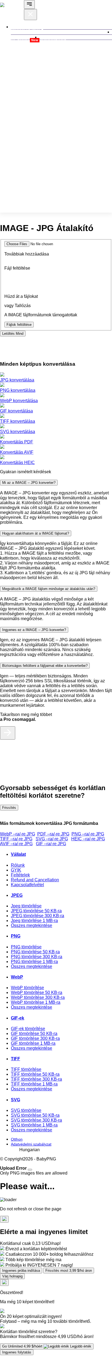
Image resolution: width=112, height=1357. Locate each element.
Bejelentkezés (53, 39)
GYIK (16, 870)
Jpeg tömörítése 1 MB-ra (34, 920)
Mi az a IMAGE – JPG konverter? (28, 483)
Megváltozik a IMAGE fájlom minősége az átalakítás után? (48, 589)
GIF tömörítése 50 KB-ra (34, 1033)
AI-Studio (24, 39)
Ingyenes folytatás (16, 1352)
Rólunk (18, 865)
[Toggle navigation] (29, 4)
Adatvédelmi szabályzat (31, 1144)
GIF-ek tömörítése (28, 1028)
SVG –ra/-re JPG (52, 839)
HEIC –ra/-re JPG (88, 839)
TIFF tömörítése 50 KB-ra (35, 1074)
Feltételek (20, 875)
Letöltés (12, 334)
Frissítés (9, 808)
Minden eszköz (26, 29)
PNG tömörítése (26, 947)
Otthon (17, 1139)
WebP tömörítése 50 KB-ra (36, 992)
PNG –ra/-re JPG (87, 834)
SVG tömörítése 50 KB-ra (35, 1115)
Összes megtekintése (31, 925)
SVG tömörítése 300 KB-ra (36, 1120)
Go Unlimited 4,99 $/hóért (46, 1346)
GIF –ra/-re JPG (51, 843)
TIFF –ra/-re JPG (16, 839)
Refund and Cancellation (35, 880)
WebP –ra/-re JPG (17, 834)
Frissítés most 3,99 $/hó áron (68, 1270)
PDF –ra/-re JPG (53, 834)
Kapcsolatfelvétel (27, 884)
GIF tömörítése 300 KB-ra (35, 1038)
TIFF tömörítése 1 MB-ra (34, 1084)
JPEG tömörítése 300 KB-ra (37, 915)
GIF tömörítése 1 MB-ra (33, 1043)
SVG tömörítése (26, 1110)
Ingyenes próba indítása (21, 1270)
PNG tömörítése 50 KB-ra (35, 951)
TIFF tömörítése (26, 1069)
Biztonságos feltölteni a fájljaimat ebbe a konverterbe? (45, 666)
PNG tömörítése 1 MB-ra (34, 961)
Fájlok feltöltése (19, 325)
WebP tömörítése (27, 987)
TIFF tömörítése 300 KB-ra (36, 1079)
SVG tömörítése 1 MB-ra (34, 1125)
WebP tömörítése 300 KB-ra (38, 997)
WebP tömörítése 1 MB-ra (35, 1002)
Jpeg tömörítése (26, 906)
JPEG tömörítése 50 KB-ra (36, 910)
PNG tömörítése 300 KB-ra (36, 956)
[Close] (30, 1169)
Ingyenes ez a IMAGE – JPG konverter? (34, 630)
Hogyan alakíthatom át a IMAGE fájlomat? (35, 533)
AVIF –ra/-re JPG (16, 843)
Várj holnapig (12, 1276)
